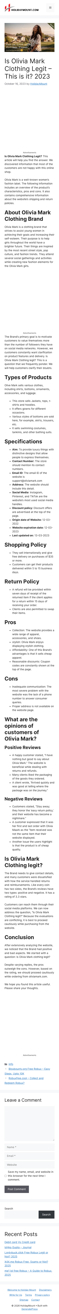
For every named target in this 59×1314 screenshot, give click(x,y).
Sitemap (24, 1299)
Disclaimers (45, 1289)
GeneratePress (29, 1309)
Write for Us (15, 1294)
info (11, 1064)
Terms (28, 1294)
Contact (35, 1299)
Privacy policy (42, 1294)
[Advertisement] (29, 121)
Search (9, 1208)
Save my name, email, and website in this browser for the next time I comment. (30, 1175)
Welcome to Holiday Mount (21, 1289)
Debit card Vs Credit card (20, 1242)
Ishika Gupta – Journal (18, 1247)
